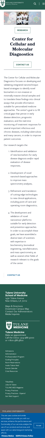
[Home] (12, 3)
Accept (38, 425)
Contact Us (13, 275)
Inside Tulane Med (12, 365)
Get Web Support (12, 396)
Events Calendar (11, 368)
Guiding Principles (12, 359)
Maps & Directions (14, 306)
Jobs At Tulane (10, 384)
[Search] (34, 3)
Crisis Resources (11, 371)
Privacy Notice (8, 435)
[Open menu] (43, 3)
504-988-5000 (27, 337)
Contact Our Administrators (18, 311)
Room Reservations (12, 362)
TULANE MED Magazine (14, 387)
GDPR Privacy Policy (24, 435)
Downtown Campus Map (17, 308)
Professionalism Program (14, 356)
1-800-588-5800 (16, 340)
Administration (10, 353)
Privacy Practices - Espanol (15, 393)
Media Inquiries (12, 314)
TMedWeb (9, 381)
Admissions (9, 351)
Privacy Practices (11, 390)
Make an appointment (15, 335)
